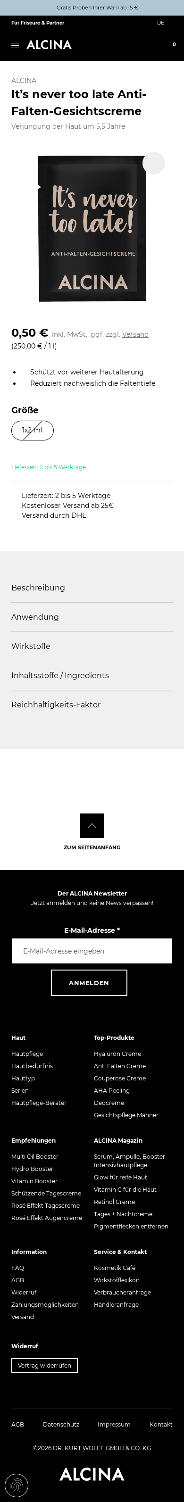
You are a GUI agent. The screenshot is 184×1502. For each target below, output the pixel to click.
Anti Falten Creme (120, 1066)
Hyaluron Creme (117, 1053)
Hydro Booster (32, 1168)
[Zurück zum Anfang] (92, 825)
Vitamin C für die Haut (125, 1189)
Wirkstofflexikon (117, 1280)
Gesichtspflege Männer (126, 1115)
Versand (135, 334)
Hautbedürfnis (32, 1066)
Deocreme (109, 1102)
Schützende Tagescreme (46, 1193)
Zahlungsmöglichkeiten (45, 1304)
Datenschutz (61, 1424)
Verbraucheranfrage (122, 1292)
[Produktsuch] (129, 45)
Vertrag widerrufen (44, 1365)
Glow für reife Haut (120, 1177)
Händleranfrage (116, 1304)
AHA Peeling (112, 1090)
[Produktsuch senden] (163, 10)
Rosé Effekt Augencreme (46, 1217)
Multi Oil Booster (35, 1156)
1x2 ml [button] (32, 430)
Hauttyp (23, 1078)
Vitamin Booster (34, 1181)
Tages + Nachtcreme (123, 1214)
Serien (20, 1090)
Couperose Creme (120, 1078)
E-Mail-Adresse (92, 930)
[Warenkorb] (166, 45)
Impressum (114, 1424)
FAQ (17, 1267)
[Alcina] (49, 45)
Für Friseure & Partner (37, 23)
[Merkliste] (154, 45)
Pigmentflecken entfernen (131, 1226)
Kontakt (161, 1424)
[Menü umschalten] (15, 44)
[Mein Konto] (142, 45)
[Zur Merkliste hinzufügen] (153, 163)
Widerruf (23, 1292)
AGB (17, 1280)
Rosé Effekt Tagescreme (45, 1205)
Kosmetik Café (114, 1267)
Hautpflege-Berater (39, 1102)
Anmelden (89, 983)
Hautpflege (27, 1053)
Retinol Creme (114, 1201)
